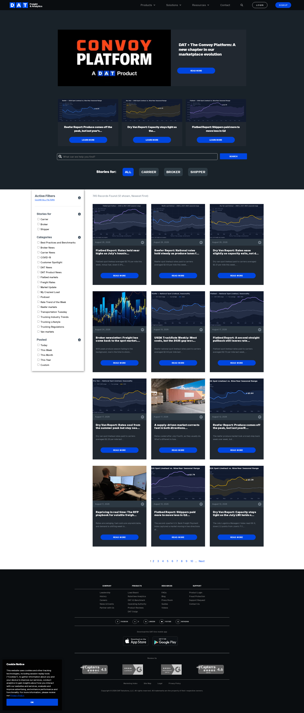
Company (106, 586)
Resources (199, 4)
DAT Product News (51, 272)
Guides (165, 604)
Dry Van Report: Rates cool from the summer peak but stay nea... (118, 426)
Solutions (172, 4)
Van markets (47, 331)
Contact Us (194, 604)
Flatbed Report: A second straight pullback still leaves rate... (236, 339)
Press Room (167, 600)
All (128, 172)
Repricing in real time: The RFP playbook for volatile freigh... (117, 513)
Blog (163, 596)
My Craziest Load (50, 292)
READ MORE (196, 71)
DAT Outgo (133, 611)
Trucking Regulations (52, 326)
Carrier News (48, 252)
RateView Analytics (137, 596)
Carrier (148, 172)
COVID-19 (46, 257)
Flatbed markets (49, 277)
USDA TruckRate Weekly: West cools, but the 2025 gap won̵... (175, 339)
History (103, 596)
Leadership (105, 592)
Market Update (48, 287)
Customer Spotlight (51, 262)
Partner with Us (107, 608)
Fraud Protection (197, 596)
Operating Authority (137, 604)
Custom (45, 365)
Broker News (48, 247)
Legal (160, 683)
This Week (46, 350)
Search (233, 156)
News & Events (107, 604)
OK (32, 702)
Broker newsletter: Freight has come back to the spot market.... (118, 339)
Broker (173, 172)
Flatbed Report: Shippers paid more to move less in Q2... (175, 513)
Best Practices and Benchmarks (58, 242)
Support (197, 586)
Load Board (133, 592)
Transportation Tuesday (54, 312)
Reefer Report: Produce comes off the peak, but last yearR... (236, 426)
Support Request (197, 600)
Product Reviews (136, 608)
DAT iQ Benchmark (136, 600)
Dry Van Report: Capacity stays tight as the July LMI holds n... (234, 513)
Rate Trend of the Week (53, 302)
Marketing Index (130, 683)
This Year (46, 360)
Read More (119, 275)
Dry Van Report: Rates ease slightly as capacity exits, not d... (236, 252)
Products (146, 4)
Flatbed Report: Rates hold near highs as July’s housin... (118, 252)
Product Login (195, 592)
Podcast (45, 297)
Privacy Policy (175, 683)
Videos (165, 608)
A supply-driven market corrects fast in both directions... (177, 426)
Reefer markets (49, 307)
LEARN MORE (88, 140)
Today (44, 345)
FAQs (164, 592)
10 (191, 561)
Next (202, 561)
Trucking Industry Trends (55, 317)
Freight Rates (48, 282)
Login (260, 5)
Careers (103, 600)
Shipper (197, 172)
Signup (283, 5)
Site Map (147, 683)
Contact (225, 4)
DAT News (46, 267)
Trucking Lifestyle (50, 322)
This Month (47, 355)
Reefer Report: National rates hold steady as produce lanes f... (176, 252)
